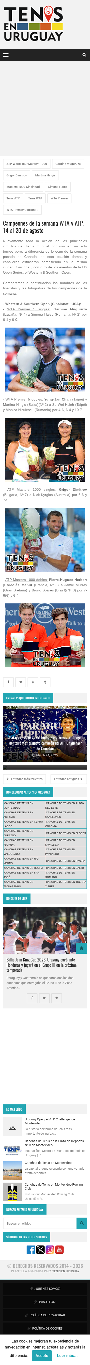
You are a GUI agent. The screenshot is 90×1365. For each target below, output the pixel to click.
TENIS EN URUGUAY (65, 1271)
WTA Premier (59, 198)
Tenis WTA (35, 198)
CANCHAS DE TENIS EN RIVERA (65, 861)
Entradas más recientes (26, 779)
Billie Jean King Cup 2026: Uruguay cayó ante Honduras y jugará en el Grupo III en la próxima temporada (41, 964)
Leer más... (67, 1355)
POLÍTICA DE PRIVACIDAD (47, 1315)
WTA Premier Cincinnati (22, 210)
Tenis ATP (13, 198)
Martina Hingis (45, 175)
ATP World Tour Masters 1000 (26, 164)
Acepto (42, 1355)
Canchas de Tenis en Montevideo (48, 1163)
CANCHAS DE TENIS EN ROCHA (23, 868)
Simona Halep (57, 187)
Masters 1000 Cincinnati (23, 187)
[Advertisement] (45, 108)
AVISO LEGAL (47, 1302)
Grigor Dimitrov (16, 175)
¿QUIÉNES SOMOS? (47, 1289)
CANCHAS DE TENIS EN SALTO (65, 868)
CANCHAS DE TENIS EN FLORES (66, 833)
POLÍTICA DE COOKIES (47, 1328)
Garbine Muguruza (68, 164)
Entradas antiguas (67, 779)
